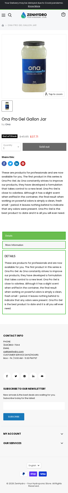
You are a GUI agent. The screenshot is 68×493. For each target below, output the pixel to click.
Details (8, 235)
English (32, 465)
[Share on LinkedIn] (16, 163)
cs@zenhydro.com (13, 351)
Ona (7, 124)
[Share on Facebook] (4, 163)
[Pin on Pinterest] (22, 163)
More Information (14, 245)
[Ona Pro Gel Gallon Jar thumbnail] (7, 106)
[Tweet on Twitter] (10, 163)
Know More (34, 6)
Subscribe (13, 416)
